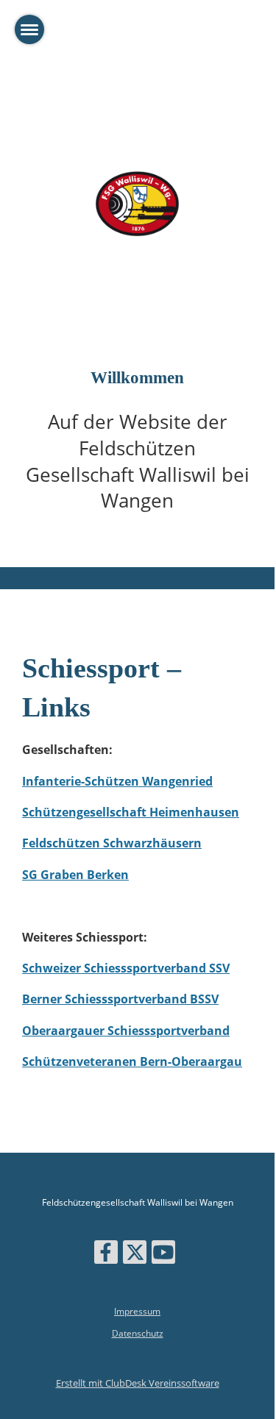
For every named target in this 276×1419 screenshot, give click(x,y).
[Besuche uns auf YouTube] (163, 1254)
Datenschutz (137, 1333)
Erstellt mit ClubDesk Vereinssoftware (137, 1383)
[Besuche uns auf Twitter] (134, 1254)
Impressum (137, 1311)
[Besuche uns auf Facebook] (106, 1254)
